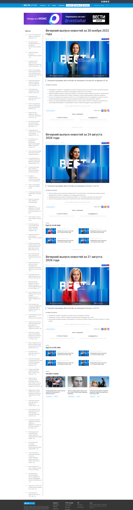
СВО (98, 396)
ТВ (49, 5)
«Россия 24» (80, 507)
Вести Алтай (78, 181)
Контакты (67, 509)
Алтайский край (99, 75)
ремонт (56, 396)
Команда (67, 507)
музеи (78, 396)
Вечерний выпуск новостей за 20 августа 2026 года (98, 231)
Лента (27, 31)
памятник (92, 396)
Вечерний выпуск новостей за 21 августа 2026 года (65, 231)
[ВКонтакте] (102, 1)
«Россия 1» (80, 505)
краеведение (71, 396)
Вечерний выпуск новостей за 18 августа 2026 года (98, 241)
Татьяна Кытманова (57, 303)
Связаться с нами (99, 5)
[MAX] (108, 1)
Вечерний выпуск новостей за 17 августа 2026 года (98, 363)
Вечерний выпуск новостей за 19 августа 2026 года (65, 241)
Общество (78, 75)
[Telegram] (106, 1)
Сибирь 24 (78, 5)
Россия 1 (69, 5)
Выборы (86, 5)
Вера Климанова (57, 181)
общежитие (49, 396)
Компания (61, 5)
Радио (54, 5)
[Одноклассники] (104, 1)
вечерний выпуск (50, 110)
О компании (68, 505)
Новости (42, 5)
